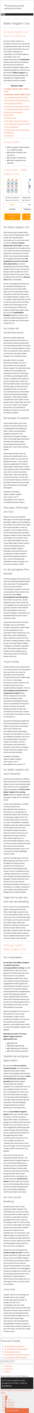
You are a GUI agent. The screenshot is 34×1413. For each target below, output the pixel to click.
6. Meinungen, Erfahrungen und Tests (17, 106)
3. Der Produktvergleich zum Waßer (16, 97)
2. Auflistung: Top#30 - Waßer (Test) (17, 94)
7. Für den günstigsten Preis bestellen (16, 109)
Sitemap (7, 1372)
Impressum (8, 1366)
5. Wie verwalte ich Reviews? (13, 103)
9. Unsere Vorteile (10, 118)
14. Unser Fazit (9, 136)
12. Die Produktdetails (11, 127)
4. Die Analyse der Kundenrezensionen (17, 100)
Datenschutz (8, 1369)
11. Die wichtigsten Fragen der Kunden (17, 124)
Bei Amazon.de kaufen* (12, 217)
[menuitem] (6, 1397)
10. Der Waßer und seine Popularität (16, 121)
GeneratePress (7, 1386)
